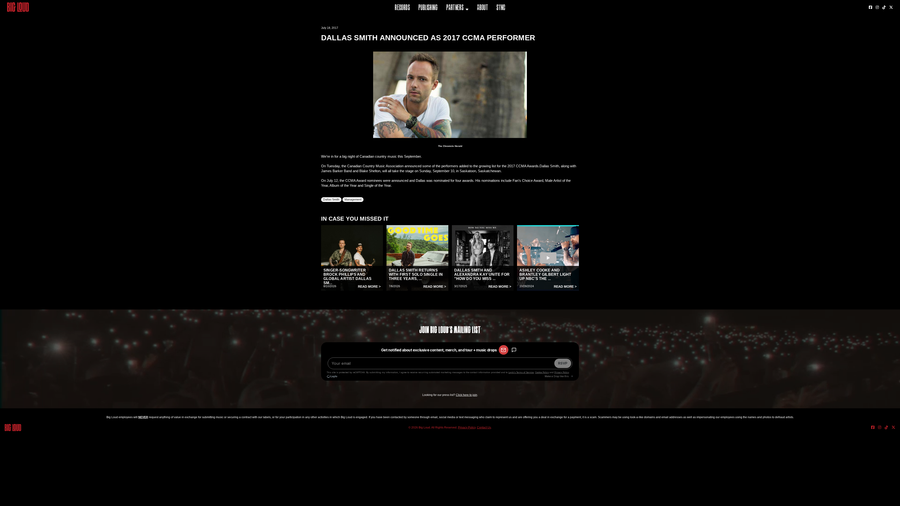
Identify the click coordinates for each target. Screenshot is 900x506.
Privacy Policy (467, 427)
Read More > (369, 286)
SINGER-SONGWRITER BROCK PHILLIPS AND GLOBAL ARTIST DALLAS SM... (347, 276)
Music (451, 20)
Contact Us (484, 427)
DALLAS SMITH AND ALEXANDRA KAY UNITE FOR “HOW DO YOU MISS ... (482, 274)
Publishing (428, 8)
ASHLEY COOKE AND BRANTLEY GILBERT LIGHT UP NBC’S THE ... (545, 274)
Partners (455, 8)
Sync (500, 8)
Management (353, 199)
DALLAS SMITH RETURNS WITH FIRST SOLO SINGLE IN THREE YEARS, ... (416, 274)
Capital (453, 31)
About (482, 8)
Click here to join (466, 395)
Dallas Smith (331, 199)
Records (402, 8)
